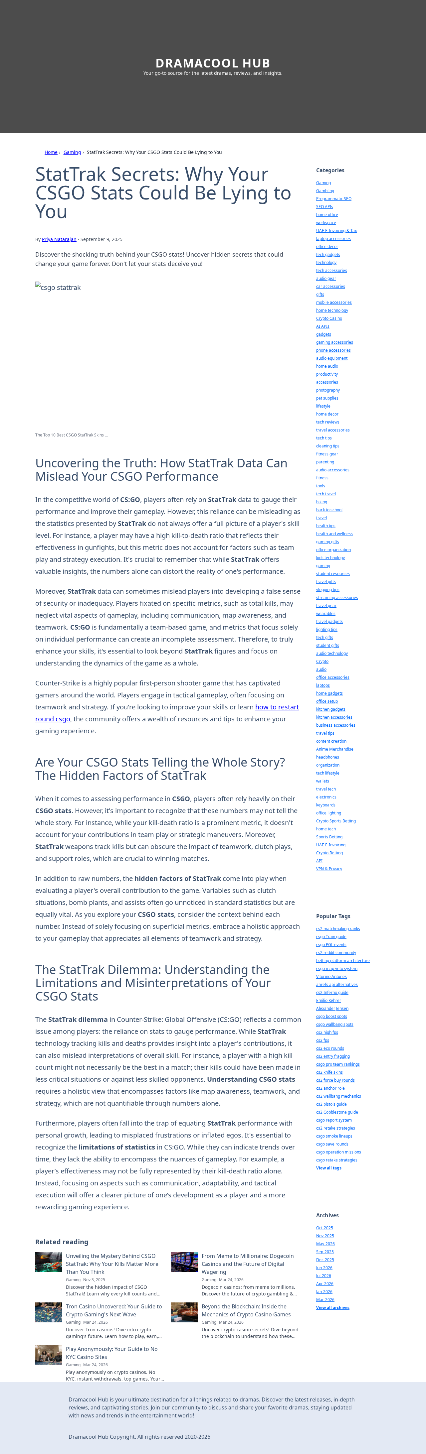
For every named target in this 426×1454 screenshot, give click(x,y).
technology (326, 262)
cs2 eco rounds (330, 1048)
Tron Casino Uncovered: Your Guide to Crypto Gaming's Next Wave (114, 1310)
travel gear (326, 605)
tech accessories (331, 270)
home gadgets (329, 693)
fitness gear (327, 454)
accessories (327, 382)
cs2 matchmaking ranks (338, 928)
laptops (323, 685)
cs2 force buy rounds (335, 1080)
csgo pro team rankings (338, 1064)
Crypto (322, 661)
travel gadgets (329, 621)
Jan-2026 (324, 1291)
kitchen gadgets (330, 709)
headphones (327, 757)
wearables (325, 613)
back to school (329, 510)
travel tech (326, 789)
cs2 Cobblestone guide (337, 1112)
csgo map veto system (336, 968)
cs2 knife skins (329, 1072)
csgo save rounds (332, 1144)
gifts (320, 294)
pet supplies (327, 398)
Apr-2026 (324, 1283)
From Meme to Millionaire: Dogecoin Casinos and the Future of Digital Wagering (248, 1263)
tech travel (326, 494)
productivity (327, 374)
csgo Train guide (331, 936)
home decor (327, 414)
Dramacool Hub (212, 63)
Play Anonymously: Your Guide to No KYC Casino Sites (112, 1353)
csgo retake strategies (336, 1160)
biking (321, 502)
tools (320, 486)
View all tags (328, 1168)
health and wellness (334, 534)
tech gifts (324, 637)
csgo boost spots (331, 1016)
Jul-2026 (323, 1275)
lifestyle (323, 406)
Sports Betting (329, 837)
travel (321, 518)
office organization (333, 549)
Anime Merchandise (334, 749)
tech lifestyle (327, 773)
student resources (333, 573)
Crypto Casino (329, 318)
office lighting (328, 813)
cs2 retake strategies (335, 1128)
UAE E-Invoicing (330, 845)
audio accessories (332, 470)
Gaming (72, 152)
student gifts (327, 645)
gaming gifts (327, 542)
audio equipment (331, 358)
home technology (332, 310)
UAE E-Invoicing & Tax (336, 230)
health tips (325, 526)
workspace (326, 222)
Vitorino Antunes (331, 976)
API (319, 861)
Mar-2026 (325, 1299)
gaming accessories (334, 342)
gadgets (323, 334)
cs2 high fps (327, 1032)
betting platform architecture (343, 960)
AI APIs (322, 326)
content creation (331, 741)
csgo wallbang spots (334, 1024)
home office (327, 214)
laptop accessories (333, 238)
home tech (326, 829)
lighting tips (326, 629)
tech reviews (327, 422)
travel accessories (333, 430)
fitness (322, 478)
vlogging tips (327, 589)
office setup (327, 701)
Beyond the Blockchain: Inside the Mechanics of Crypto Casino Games (246, 1310)
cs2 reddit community (336, 952)
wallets (322, 781)
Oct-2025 (324, 1228)
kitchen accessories (334, 717)
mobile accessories (334, 302)
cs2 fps (322, 1040)
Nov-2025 (325, 1236)
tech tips (324, 438)
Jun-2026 (324, 1268)
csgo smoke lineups (334, 1136)
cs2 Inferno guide (332, 992)
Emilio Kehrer (328, 1000)
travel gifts (326, 581)
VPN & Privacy (329, 869)
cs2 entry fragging (333, 1056)
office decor (327, 246)
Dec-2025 (325, 1260)
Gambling (325, 190)
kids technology (330, 557)
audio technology (332, 653)
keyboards (325, 805)
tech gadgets (328, 254)
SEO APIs (324, 206)
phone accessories (333, 350)
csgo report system (334, 1120)
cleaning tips (327, 446)
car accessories (330, 286)
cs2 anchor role (330, 1088)
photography (328, 390)
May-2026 (325, 1244)
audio (321, 669)
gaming (323, 565)
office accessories (332, 677)
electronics (326, 797)
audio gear (326, 278)
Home (51, 152)
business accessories (335, 725)
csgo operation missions (338, 1152)
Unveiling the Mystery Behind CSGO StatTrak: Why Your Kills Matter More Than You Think (112, 1263)
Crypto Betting (329, 853)
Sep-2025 (325, 1252)
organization (327, 765)
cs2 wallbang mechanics (338, 1096)
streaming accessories (337, 597)
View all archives (332, 1307)
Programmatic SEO (333, 198)
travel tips (325, 733)
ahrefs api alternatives (337, 984)
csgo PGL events (331, 944)
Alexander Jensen (332, 1008)
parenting (325, 462)
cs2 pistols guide (331, 1104)
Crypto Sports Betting (336, 821)
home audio (327, 366)
